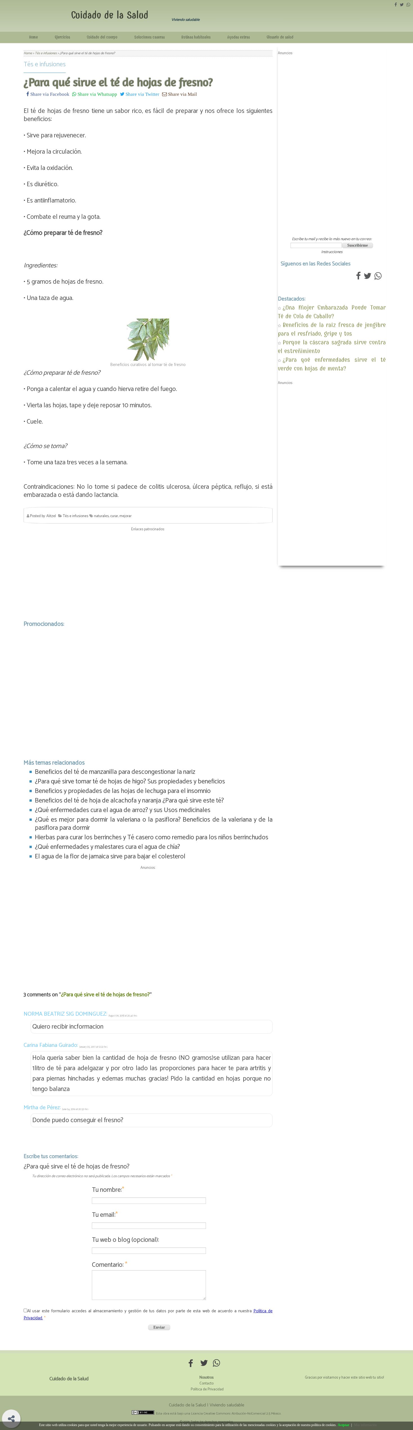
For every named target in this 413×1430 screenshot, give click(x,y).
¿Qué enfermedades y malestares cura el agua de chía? (107, 847)
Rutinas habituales (195, 37)
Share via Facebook (49, 94)
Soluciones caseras (149, 37)
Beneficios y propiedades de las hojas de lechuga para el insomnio (123, 791)
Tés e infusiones (45, 64)
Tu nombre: (108, 1190)
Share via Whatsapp (96, 94)
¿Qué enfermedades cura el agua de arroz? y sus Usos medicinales (122, 810)
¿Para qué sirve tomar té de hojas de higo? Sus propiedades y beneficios (130, 781)
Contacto (206, 1383)
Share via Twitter (141, 94)
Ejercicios (62, 37)
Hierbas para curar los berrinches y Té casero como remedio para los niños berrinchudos (151, 837)
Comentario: (109, 1265)
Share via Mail (182, 94)
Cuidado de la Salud (109, 15)
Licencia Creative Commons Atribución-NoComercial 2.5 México (236, 1413)
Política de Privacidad (207, 1389)
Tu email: (105, 1215)
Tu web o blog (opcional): (125, 1240)
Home (33, 37)
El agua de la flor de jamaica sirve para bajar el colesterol (110, 856)
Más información (365, 1425)
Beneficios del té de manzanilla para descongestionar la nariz (115, 772)
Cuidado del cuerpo (102, 37)
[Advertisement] (148, 574)
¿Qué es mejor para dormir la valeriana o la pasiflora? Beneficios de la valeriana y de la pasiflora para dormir (154, 824)
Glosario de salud (280, 37)
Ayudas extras (238, 37)
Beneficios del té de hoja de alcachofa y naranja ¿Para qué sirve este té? (129, 800)
